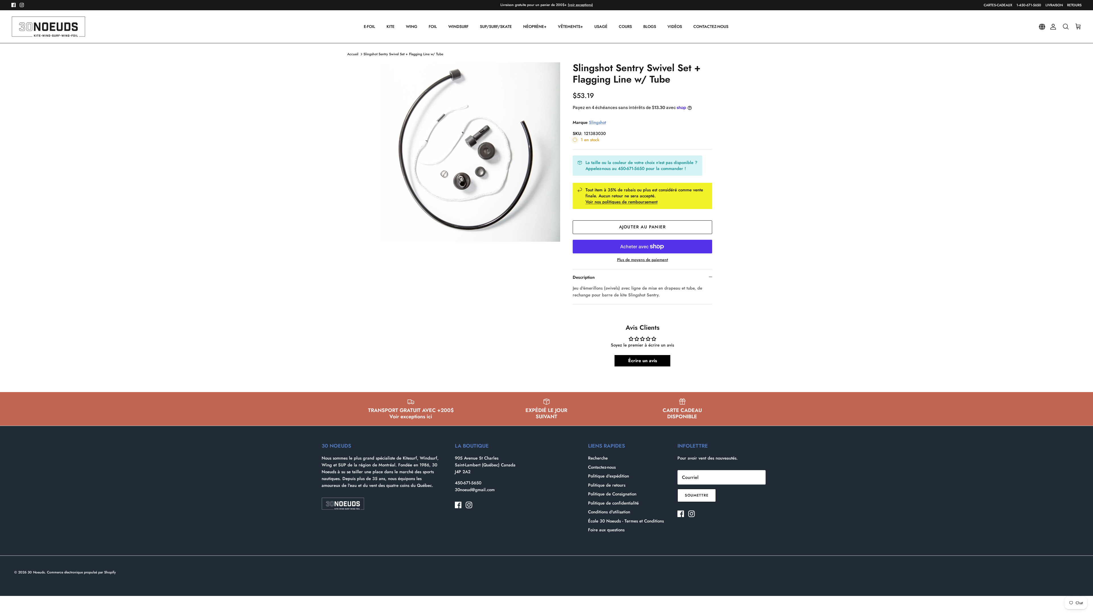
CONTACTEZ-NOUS (710, 26)
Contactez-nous (602, 467)
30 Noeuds (36, 572)
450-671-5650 (468, 483)
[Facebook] (13, 5)
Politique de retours (606, 485)
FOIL (433, 26)
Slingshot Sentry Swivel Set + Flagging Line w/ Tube (403, 54)
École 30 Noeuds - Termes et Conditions (626, 521)
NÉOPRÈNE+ (534, 26)
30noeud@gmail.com (475, 490)
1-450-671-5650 (1028, 5)
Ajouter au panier (642, 227)
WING (411, 26)
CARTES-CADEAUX (998, 5)
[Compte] (1052, 26)
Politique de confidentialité (613, 503)
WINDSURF (458, 26)
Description (584, 277)
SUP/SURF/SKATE (496, 26)
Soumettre (696, 495)
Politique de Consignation (612, 494)
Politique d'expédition (608, 476)
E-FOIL (369, 26)
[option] (470, 152)
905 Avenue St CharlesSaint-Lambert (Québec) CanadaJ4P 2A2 (485, 465)
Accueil (352, 54)
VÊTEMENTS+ (570, 26)
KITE (391, 26)
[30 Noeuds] (48, 27)
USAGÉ (600, 26)
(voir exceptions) (580, 4)
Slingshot (597, 122)
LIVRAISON (1054, 5)
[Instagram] (22, 5)
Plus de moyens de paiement (642, 259)
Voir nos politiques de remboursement (621, 202)
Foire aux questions (606, 530)
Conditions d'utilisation (609, 512)
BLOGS (649, 26)
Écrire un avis (642, 360)
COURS (625, 26)
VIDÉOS (674, 26)
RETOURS (1074, 5)
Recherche (598, 458)
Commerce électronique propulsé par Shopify (81, 572)
